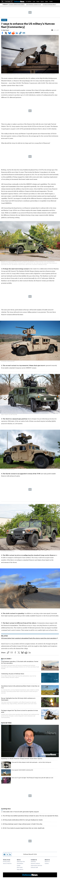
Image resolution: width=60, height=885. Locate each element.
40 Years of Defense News (49, 4)
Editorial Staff (34, 867)
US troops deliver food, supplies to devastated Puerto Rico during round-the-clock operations (28, 638)
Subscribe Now (21, 861)
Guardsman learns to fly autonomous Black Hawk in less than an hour (20, 687)
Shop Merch (20, 869)
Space (42, 1)
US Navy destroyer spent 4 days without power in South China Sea (22, 824)
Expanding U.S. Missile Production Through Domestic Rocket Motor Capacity (21, 758)
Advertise (33, 861)
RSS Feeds (19, 867)
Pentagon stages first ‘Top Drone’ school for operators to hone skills (19, 711)
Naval (37, 1)
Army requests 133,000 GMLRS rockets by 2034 (22, 770)
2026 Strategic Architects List (33, 4)
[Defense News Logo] (19, 1)
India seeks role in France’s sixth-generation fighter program (21, 812)
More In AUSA (6, 658)
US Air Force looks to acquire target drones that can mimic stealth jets (23, 828)
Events (18, 865)
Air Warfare (28, 1)
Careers (47, 863)
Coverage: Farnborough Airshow (16, 4)
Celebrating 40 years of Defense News (12, 674)
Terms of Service (7, 863)
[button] (30, 740)
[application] (30, 741)
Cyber (46, 1)
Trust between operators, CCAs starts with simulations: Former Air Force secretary (19, 662)
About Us (47, 861)
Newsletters (20, 863)
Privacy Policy (6, 861)
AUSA (4, 20)
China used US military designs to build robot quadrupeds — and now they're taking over (31, 762)
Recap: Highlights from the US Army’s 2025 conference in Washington (18, 699)
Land (34, 1)
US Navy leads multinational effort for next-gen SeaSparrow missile (23, 820)
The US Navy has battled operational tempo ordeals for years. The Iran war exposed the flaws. (30, 816)
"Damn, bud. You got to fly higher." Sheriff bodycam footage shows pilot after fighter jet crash (32, 777)
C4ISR (50, 1)
